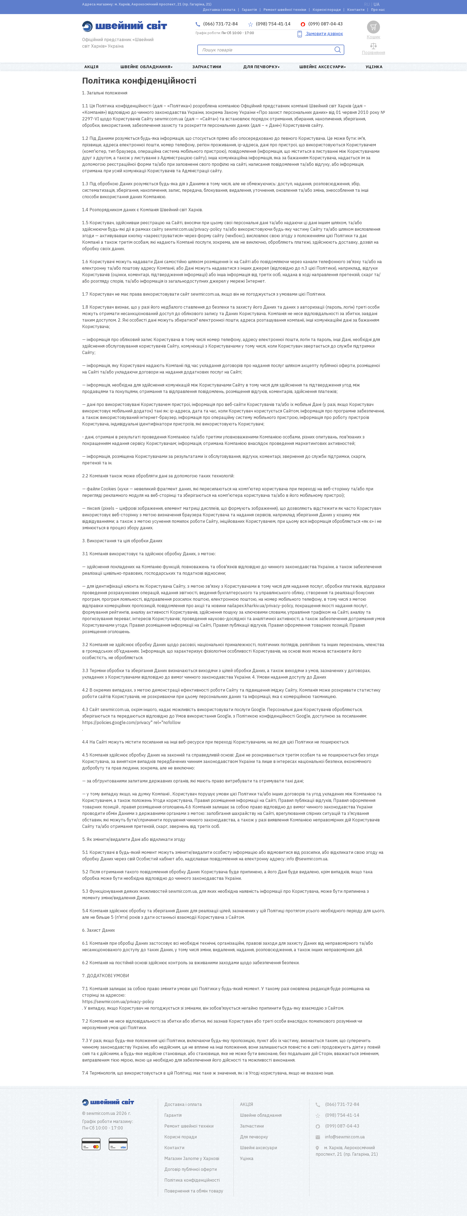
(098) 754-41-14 (273, 24)
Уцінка (374, 66)
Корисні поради (327, 9)
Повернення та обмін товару (193, 1191)
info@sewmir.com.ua (344, 1136)
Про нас (378, 9)
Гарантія (249, 9)
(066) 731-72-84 (220, 24)
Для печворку (260, 66)
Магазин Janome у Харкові (191, 1158)
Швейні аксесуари (321, 66)
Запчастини (206, 66)
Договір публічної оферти (190, 1169)
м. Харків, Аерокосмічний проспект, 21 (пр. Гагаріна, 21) (347, 1151)
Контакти (356, 9)
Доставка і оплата (219, 9)
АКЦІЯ (91, 66)
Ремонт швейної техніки (284, 9)
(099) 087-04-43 (325, 24)
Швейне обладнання (146, 66)
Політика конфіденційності (192, 1180)
